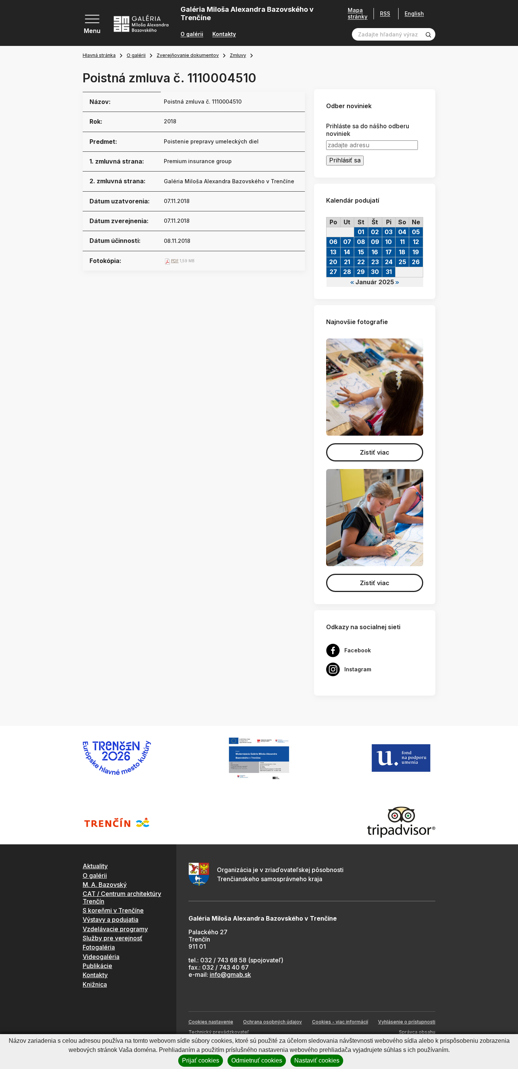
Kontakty (224, 34)
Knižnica (95, 984)
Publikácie (97, 966)
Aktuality (95, 866)
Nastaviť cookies (316, 1060)
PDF (175, 260)
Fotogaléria (99, 947)
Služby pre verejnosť (112, 938)
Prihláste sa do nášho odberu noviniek (367, 130)
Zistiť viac (374, 452)
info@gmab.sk (230, 974)
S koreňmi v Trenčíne (113, 910)
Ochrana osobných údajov (272, 1022)
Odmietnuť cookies (256, 1060)
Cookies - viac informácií (340, 1022)
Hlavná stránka (99, 55)
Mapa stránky (357, 13)
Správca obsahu (417, 1032)
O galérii (192, 34)
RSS (385, 13)
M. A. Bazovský (105, 884)
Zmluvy (238, 55)
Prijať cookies (200, 1060)
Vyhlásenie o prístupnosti (406, 1022)
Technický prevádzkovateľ (218, 1032)
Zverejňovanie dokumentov (188, 55)
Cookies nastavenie (210, 1022)
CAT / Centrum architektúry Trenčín (122, 897)
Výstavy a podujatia (110, 919)
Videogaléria (101, 956)
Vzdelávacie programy (115, 929)
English (414, 14)
